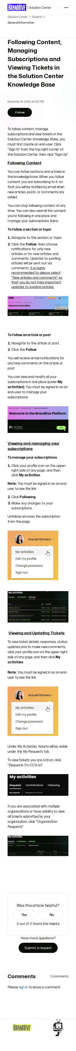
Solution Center (39, 8)
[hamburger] (66, 7)
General (37, 17)
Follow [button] (19, 112)
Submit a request (38, 947)
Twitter (16, 881)
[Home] (22, 1027)
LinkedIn (22, 881)
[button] (24, 914)
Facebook (10, 881)
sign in (23, 987)
